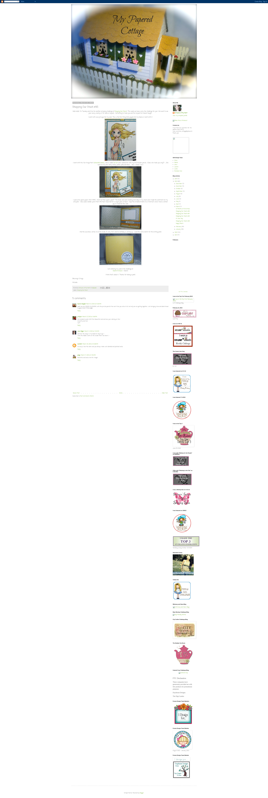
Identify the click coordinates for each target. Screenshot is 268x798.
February (179, 227)
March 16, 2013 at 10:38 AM (90, 344)
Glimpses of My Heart (85, 288)
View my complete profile (180, 116)
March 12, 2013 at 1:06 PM (89, 317)
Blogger (142, 793)
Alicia (175, 160)
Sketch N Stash (117, 271)
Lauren (176, 167)
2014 (176, 179)
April (177, 204)
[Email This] (101, 288)
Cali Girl (115, 163)
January (178, 229)
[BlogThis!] (103, 288)
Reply (79, 311)
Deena (176, 162)
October (178, 189)
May (177, 201)
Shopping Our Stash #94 (183, 214)
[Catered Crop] (183, 673)
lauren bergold (81, 304)
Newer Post (76, 393)
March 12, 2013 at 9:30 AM (93, 304)
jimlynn (79, 317)
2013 (176, 181)
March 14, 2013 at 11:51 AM (91, 331)
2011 (176, 235)
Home (120, 393)
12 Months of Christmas (183, 209)
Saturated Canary (99, 163)
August (178, 194)
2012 (176, 232)
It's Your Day (179, 219)
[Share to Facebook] (107, 288)
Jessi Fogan (80, 331)
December (179, 184)
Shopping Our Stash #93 (183, 216)
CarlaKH (79, 344)
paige (78, 355)
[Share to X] (105, 288)
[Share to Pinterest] (109, 288)
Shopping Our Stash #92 (183, 221)
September (179, 191)
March (178, 207)
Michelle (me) (178, 171)
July (177, 196)
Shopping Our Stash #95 (183, 211)
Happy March (179, 223)
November (179, 186)
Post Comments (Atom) (87, 396)
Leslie (176, 169)
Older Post (165, 393)
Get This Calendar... (183, 292)
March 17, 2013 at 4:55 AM (88, 355)
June (177, 199)
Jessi (175, 165)
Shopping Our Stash (121, 111)
